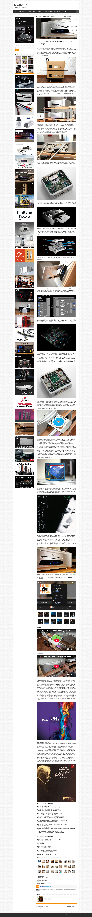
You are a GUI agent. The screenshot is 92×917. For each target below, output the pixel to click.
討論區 (55, 11)
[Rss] (65, 915)
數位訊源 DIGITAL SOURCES (67, 46)
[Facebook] (66, 915)
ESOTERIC (45, 16)
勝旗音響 (55, 46)
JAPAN (62, 889)
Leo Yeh (39, 46)
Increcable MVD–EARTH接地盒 (69, 906)
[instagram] (68, 915)
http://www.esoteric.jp (46, 855)
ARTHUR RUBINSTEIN (42, 889)
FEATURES (57, 889)
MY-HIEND (77, 914)
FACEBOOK (59, 11)
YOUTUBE (64, 11)
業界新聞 (24, 11)
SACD (71, 889)
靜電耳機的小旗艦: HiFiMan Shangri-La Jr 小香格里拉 (43, 906)
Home (38, 16)
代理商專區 (45, 11)
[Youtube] (67, 915)
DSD (48, 889)
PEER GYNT (66, 889)
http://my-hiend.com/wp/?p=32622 (51, 358)
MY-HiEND (20, 5)
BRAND (41, 16)
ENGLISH (19, 11)
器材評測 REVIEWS (59, 46)
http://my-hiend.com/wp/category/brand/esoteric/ (56, 857)
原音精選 (74, 889)
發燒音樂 (39, 11)
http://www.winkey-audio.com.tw (50, 854)
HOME (15, 11)
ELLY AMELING (52, 889)
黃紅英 (38, 890)
